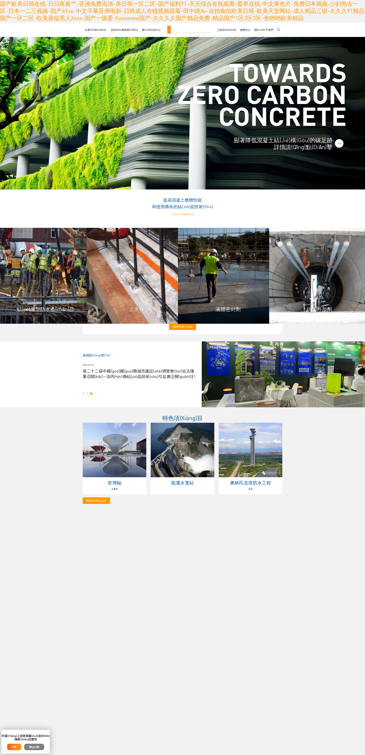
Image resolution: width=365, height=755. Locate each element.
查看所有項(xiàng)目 (96, 500)
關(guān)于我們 (263, 29)
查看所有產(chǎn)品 (182, 326)
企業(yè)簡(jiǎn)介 (96, 29)
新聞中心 (245, 29)
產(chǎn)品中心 (151, 29)
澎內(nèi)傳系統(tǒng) (124, 29)
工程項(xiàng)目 (226, 29)
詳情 (14, 746)
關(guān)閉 (34, 746)
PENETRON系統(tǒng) (182, 214)
